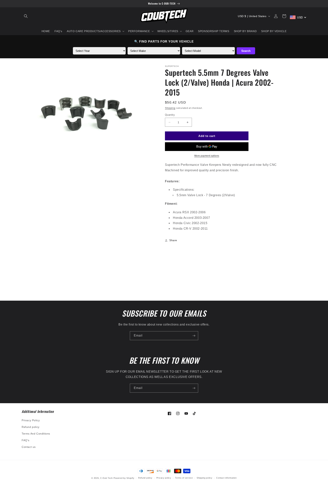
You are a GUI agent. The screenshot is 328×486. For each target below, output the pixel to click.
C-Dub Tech (106, 478)
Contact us (29, 446)
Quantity (170, 114)
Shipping (170, 108)
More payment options (206, 155)
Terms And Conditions (36, 433)
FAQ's (25, 440)
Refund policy (30, 426)
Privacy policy (163, 478)
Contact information (226, 478)
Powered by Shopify (124, 478)
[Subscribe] (194, 335)
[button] (26, 16)
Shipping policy (204, 478)
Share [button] (173, 240)
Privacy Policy (31, 420)
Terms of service (184, 478)
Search (246, 50)
